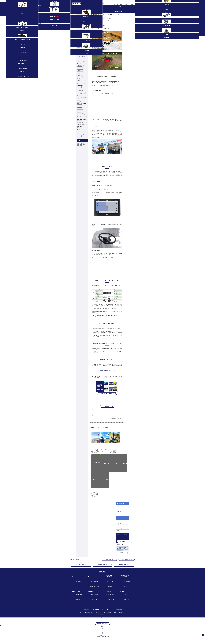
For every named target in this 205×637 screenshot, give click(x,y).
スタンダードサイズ (166, 12)
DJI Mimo (78, 101)
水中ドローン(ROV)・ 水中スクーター (125, 576)
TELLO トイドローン (78, 586)
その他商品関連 (119, 511)
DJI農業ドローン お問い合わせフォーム (107, 370)
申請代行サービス (119, 528)
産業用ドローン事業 (54, 25)
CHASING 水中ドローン (126, 581)
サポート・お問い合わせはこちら (126, 559)
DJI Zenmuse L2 (79, 108)
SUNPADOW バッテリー (78, 599)
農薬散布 (81, 145)
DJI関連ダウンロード (120, 506)
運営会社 (118, 530)
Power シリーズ (80, 61)
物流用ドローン (22, 27)
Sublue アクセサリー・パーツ (86, 24)
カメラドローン (76, 576)
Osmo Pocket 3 (79, 75)
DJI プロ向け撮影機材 (94, 581)
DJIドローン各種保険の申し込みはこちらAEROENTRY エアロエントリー (122, 553)
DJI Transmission (80, 88)
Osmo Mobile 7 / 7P (80, 80)
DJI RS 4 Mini (83, 93)
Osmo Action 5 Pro (80, 68)
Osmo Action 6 (79, 67)
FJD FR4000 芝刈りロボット (82, 124)
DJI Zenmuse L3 (79, 106)
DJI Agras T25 (79, 121)
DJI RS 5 (78, 91)
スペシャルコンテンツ (110, 599)
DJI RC (83, 56)
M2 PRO (86, 1)
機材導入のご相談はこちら (123, 564)
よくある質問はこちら (109, 559)
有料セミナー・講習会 (94, 594)
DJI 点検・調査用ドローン (110, 581)
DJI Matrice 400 (79, 105)
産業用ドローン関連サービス (22, 55)
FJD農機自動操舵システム (81, 122)
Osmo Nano (84, 65)
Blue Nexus (86, 53)
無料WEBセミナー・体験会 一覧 (107, 393)
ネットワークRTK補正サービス (22, 63)
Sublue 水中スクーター (86, 16)
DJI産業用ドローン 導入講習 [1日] (22, 68)
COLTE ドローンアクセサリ (22, 52)
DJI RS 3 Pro (79, 95)
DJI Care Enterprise (22, 71)
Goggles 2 (79, 56)
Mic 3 (85, 80)
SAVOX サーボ (167, 4)
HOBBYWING (79, 134)
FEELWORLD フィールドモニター (94, 586)
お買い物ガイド (119, 520)
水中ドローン (86, 9)
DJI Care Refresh (80, 100)
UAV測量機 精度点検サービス (22, 60)
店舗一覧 (118, 525)
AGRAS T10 (22, 21)
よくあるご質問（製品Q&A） (110, 594)
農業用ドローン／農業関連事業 (54, 28)
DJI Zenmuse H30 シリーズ (22, 1)
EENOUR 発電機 (22, 47)
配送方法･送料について (107, 612)
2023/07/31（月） (103, 17)
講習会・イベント (92, 591)
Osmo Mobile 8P (79, 77)
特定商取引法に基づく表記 (89, 612)
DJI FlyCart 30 (79, 127)
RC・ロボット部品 (76, 591)
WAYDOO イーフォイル (86, 40)
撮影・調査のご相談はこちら (81, 564)
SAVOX (84, 134)
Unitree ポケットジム (166, 25)
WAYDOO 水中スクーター (86, 30)
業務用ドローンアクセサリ (22, 39)
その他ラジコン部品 (166, 37)
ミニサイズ (166, 9)
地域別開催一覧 (94, 599)
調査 (84, 143)
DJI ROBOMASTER (166, 34)
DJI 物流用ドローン (110, 586)
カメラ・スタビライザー (93, 576)
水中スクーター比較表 (118, 11)
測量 (78, 143)
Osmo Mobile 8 (79, 78)
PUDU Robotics (54, 7)
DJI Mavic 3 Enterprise (80, 115)
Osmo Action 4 (79, 70)
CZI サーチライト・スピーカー (22, 44)
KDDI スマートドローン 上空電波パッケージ (22, 76)
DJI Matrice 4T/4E (80, 113)
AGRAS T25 (22, 18)
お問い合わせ (119, 523)
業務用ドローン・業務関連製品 (109, 576)
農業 (78, 145)
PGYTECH (79, 98)
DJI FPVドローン (78, 581)
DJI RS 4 (78, 93)
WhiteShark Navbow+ (86, 21)
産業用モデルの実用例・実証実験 (54, 19)
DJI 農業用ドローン (110, 583)
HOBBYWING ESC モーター (78, 594)
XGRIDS (85, 116)
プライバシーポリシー (122, 612)
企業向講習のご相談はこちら (102, 564)
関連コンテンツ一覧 (54, 16)
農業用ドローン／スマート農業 (106, 16)
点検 (81, 143)
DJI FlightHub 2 (79, 116)
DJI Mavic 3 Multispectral (22, 10)
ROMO (85, 61)
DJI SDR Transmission (80, 90)
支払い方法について (98, 612)
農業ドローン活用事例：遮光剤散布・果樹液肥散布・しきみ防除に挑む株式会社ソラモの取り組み (95, 446)
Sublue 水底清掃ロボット (86, 50)
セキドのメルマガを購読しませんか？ (102, 636)
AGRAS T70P (22, 13)
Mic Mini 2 (78, 83)
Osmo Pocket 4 (79, 73)
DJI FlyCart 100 (22, 30)
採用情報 (115, 612)
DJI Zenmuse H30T (80, 110)
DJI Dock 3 (79, 111)
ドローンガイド (126, 599)
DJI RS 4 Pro (83, 91)
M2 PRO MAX (86, 4)
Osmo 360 (79, 65)
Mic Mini (83, 83)
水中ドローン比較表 (118, 6)
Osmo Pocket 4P (80, 72)
